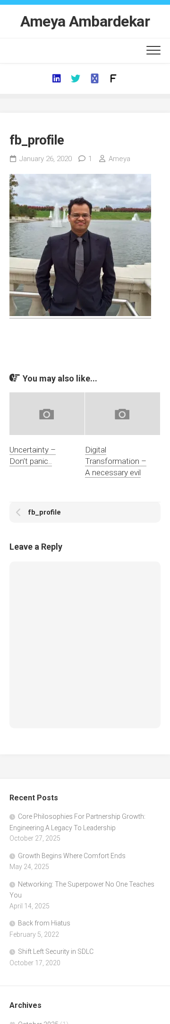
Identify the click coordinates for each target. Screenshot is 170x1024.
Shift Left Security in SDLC (56, 951)
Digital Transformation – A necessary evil (115, 461)
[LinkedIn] (56, 78)
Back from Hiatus (44, 923)
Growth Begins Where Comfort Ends (72, 856)
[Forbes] (113, 78)
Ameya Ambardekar (85, 21)
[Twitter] (75, 78)
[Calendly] (94, 78)
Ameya (119, 158)
